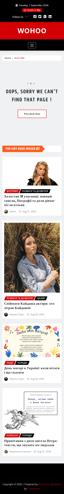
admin (12, 211)
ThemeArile (33, 488)
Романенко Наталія (20, 451)
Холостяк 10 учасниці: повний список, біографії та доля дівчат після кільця (29, 201)
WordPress (44, 484)
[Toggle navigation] (32, 45)
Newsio (57, 484)
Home (8, 57)
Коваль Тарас (16, 314)
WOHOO (32, 30)
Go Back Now (33, 113)
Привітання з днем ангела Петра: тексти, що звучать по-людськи (31, 443)
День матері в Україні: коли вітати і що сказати (32, 370)
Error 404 (19, 57)
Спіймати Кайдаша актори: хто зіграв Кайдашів (29, 306)
